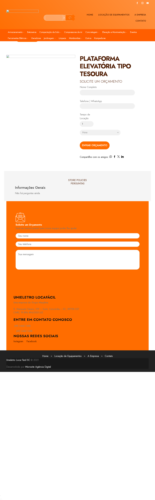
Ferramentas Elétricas (17, 38)
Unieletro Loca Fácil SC (18, 360)
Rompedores (100, 38)
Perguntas (77, 183)
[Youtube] (148, 3)
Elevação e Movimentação (113, 32)
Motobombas (74, 38)
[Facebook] (137, 3)
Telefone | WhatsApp (91, 101)
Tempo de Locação (85, 116)
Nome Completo (88, 87)
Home (90, 14)
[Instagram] (142, 3)
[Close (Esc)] (0, 495)
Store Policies (77, 180)
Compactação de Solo (49, 32)
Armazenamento (15, 32)
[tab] (77, 180)
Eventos (133, 32)
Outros (88, 38)
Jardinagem (49, 38)
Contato (140, 20)
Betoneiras (31, 32)
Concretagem (91, 32)
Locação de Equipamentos (113, 14)
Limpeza (62, 38)
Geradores (36, 38)
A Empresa (140, 14)
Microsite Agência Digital (38, 367)
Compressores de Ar (73, 32)
